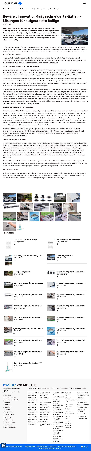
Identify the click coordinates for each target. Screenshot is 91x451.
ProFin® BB (68, 393)
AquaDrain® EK (32, 397)
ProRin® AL (68, 421)
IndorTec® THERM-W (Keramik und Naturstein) (58, 432)
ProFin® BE (68, 395)
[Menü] (84, 3)
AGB (57, 448)
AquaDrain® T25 (44, 397)
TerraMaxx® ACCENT (82, 393)
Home (4, 8)
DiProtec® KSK (44, 414)
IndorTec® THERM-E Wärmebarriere (58, 423)
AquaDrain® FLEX (32, 402)
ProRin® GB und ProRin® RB (69, 426)
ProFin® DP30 (68, 406)
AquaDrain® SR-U (45, 393)
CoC (60, 448)
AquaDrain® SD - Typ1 (33, 419)
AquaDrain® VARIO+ (45, 402)
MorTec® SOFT (56, 441)
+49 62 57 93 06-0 (59, 446)
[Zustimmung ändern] (3, 445)
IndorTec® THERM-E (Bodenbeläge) (58, 413)
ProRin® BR (68, 423)
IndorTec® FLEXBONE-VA (58, 393)
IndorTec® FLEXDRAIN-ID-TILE (58, 404)
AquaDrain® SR (32, 424)
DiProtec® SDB (44, 419)
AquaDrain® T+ (44, 395)
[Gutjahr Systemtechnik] (13, 3)
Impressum (42, 448)
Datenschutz (51, 448)
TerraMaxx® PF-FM (82, 402)
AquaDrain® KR (32, 414)
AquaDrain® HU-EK (33, 412)
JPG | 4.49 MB (22, 273)
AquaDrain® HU (32, 409)
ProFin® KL (68, 409)
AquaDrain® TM (44, 400)
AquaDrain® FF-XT (33, 400)
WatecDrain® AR (81, 416)
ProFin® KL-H (68, 411)
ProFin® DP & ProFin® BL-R (71, 400)
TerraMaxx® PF (81, 400)
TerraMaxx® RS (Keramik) (81, 410)
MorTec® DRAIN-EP (58, 436)
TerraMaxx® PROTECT (83, 405)
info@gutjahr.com (70, 446)
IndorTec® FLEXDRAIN (58, 397)
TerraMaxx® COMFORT (83, 395)
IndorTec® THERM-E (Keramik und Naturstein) (58, 418)
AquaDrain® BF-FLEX (33, 393)
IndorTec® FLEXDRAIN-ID (56, 400)
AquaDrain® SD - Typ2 (33, 421)
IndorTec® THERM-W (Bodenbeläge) (58, 427)
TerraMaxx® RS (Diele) (83, 407)
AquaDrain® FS (32, 405)
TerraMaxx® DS (81, 397)
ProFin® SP (68, 416)
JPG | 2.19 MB (65, 256)
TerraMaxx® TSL (81, 414)
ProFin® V (67, 418)
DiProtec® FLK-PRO (45, 412)
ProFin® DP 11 (69, 404)
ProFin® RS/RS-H (69, 414)
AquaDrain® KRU (32, 417)
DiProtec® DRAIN (44, 407)
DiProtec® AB (43, 405)
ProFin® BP (68, 397)
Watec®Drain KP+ (82, 418)
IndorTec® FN (56, 407)
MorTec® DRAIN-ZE (58, 438)
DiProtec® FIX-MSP (45, 409)
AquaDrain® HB (32, 407)
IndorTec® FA (43, 421)
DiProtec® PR (43, 417)
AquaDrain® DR (32, 395)
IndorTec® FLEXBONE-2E (46, 424)
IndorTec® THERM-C (58, 410)
